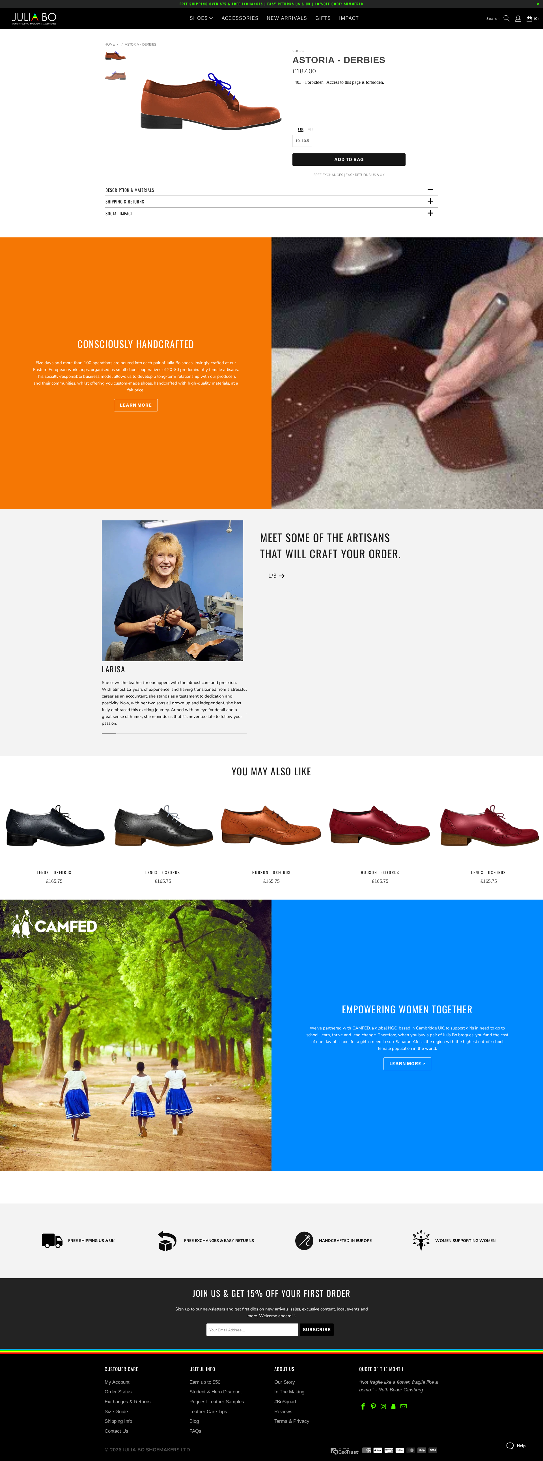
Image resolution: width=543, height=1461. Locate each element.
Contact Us (116, 1431)
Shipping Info (118, 1421)
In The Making (289, 1392)
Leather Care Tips (208, 1411)
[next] (278, 105)
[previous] (143, 105)
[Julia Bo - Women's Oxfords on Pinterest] (373, 1407)
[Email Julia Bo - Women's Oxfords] (404, 1407)
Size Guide (116, 1411)
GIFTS (323, 18)
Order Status (118, 1392)
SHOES (199, 18)
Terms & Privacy (291, 1421)
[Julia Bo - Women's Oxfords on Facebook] (363, 1407)
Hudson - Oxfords (271, 827)
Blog (194, 1421)
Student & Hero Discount (215, 1392)
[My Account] (515, 18)
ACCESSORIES (239, 18)
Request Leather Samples (216, 1401)
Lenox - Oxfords (54, 827)
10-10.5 (302, 140)
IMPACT (349, 18)
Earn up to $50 (204, 1382)
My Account (117, 1382)
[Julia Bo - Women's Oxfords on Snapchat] (393, 1407)
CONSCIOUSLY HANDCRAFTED (135, 343)
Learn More (136, 405)
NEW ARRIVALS (287, 18)
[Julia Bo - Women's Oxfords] (31, 18)
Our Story (284, 1382)
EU (310, 129)
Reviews (283, 1411)
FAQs (195, 1431)
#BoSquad (285, 1401)
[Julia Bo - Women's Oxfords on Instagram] (383, 1407)
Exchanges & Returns (128, 1401)
